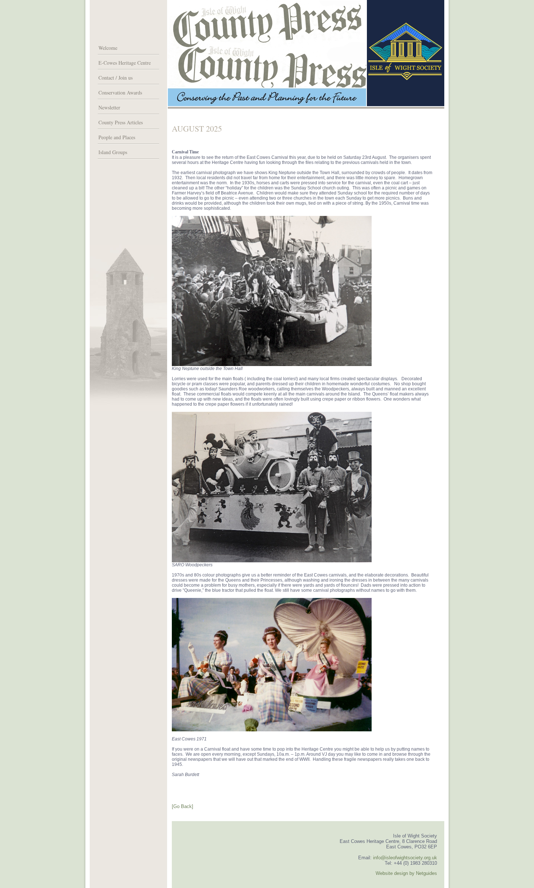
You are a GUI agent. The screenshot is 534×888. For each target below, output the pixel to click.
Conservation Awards (120, 92)
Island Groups (112, 152)
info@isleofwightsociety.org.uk (405, 857)
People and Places (116, 137)
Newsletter (109, 107)
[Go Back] (182, 806)
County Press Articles (120, 122)
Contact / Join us (115, 77)
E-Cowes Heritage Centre (124, 62)
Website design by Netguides (406, 873)
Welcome (107, 47)
